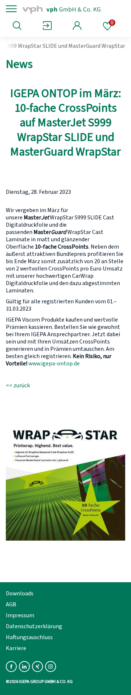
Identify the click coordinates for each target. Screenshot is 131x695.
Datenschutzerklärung (34, 626)
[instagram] (50, 666)
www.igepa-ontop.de (54, 364)
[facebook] (11, 666)
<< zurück (18, 385)
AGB (11, 604)
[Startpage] (70, 9)
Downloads (19, 594)
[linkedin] (24, 666)
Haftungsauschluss (29, 637)
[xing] (37, 666)
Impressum (20, 615)
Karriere (16, 648)
